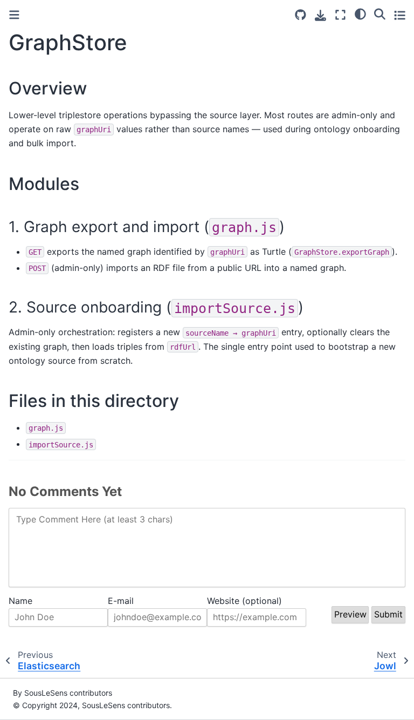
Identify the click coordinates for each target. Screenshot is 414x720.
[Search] (380, 13)
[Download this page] (320, 15)
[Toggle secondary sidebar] (400, 14)
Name (20, 600)
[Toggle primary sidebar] (14, 14)
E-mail (121, 600)
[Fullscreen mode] (340, 14)
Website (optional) (244, 600)
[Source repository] (300, 14)
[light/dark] (360, 13)
